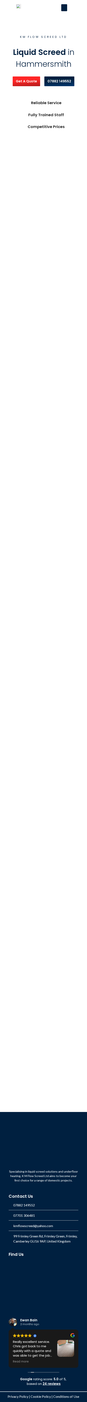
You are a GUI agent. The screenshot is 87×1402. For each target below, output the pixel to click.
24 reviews (52, 1384)
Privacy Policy (18, 1396)
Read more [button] (21, 1362)
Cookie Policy (41, 1396)
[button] (64, 7)
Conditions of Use (66, 1396)
